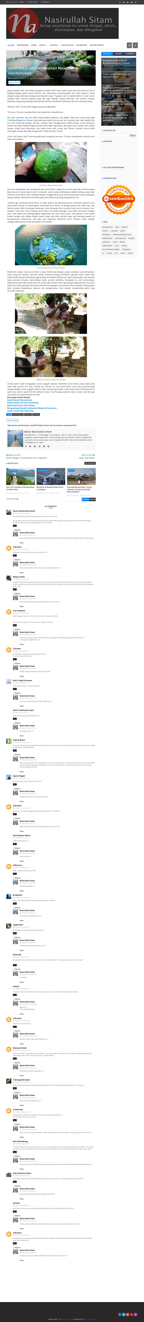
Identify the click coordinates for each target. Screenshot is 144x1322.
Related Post (13, 463)
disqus (92, 499)
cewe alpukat (19, 610)
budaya (71, 470)
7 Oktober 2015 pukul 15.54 (28, 760)
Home (21, 2)
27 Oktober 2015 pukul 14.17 (29, 1191)
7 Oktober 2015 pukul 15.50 (28, 728)
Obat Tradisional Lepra (23, 710)
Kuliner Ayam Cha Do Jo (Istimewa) (23, 402)
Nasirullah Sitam (27, 532)
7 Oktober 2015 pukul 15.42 (28, 599)
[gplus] (127, 2)
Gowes (34, 45)
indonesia (106, 234)
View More (91, 463)
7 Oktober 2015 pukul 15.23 (21, 838)
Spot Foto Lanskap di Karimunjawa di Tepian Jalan (20, 488)
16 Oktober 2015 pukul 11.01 (22, 1082)
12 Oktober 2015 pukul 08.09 (29, 974)
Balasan (17, 530)
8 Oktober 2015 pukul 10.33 (28, 942)
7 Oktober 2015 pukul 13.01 (21, 742)
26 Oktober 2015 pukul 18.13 (22, 1175)
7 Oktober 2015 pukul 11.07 (21, 683)
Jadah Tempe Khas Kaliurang (20, 411)
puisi (117, 246)
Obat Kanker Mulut (21, 835)
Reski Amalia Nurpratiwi (24, 511)
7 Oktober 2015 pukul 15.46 (28, 668)
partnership (107, 246)
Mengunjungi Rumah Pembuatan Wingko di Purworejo (32, 408)
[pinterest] (131, 2)
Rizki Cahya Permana (22, 680)
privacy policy (32, 2)
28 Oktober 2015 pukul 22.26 (22, 1235)
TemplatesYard (67, 1319)
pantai (122, 242)
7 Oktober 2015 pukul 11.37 (21, 712)
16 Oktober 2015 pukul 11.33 (29, 1097)
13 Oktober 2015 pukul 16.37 (22, 1050)
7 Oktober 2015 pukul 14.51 (21, 778)
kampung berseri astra (122, 234)
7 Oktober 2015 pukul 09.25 (21, 651)
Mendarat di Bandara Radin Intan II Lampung (50, 488)
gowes (122, 231)
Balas (15, 526)
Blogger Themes (90, 1319)
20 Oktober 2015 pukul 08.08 (29, 1161)
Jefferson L (17, 865)
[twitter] (123, 2)
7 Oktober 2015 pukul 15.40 (28, 565)
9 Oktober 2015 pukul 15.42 (21, 957)
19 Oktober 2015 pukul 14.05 (29, 1129)
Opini (115, 242)
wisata (42, 45)
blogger (85, 499)
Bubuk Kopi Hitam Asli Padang (21, 405)
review (124, 246)
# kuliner (28, 415)
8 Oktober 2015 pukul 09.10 (21, 927)
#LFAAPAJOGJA (107, 227)
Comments (130, 54)
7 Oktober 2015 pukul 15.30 (21, 897)
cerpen (105, 231)
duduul (16, 986)
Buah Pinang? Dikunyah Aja (19, 400)
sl (103, 253)
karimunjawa (22, 45)
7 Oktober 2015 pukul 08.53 (21, 579)
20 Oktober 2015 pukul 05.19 (22, 1144)
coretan (53, 45)
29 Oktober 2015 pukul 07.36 (29, 1252)
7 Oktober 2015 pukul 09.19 (21, 613)
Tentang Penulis (97, 45)
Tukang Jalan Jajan (21, 1080)
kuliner (131, 238)
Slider (109, 253)
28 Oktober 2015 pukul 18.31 (22, 1205)
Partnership (81, 45)
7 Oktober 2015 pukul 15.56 (28, 823)
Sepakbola (126, 249)
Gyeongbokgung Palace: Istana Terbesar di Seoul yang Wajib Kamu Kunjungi (79, 489)
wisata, (51, 78)
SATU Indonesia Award (110, 249)
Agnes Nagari (19, 776)
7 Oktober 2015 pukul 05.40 (21, 513)
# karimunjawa (18, 415)
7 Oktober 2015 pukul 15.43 (28, 634)
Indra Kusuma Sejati (22, 1173)
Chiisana (17, 648)
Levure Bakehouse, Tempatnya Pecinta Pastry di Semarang (118, 104)
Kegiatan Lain (67, 45)
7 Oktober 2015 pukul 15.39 (28, 535)
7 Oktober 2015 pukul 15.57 (28, 913)
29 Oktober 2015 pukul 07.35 (29, 1221)
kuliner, (46, 78)
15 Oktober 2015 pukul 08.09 (29, 1068)
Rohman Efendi (20, 1048)
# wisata (36, 415)
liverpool (106, 242)
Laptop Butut (19, 740)
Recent (118, 54)
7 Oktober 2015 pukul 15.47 (28, 698)
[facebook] (120, 2)
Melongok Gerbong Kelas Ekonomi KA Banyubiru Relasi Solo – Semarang (118, 90)
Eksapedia (17, 895)
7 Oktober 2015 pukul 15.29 (21, 867)
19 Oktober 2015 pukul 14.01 (22, 1112)
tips (116, 253)
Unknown (17, 547)
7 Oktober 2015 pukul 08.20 (21, 549)
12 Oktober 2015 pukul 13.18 (29, 1036)
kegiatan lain (42, 470)
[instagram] (135, 2)
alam (117, 227)
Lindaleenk (18, 1109)
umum (123, 253)
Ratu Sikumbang (20, 1141)
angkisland (18, 924)
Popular (107, 54)
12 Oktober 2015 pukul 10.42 (22, 1020)
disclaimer (45, 2)
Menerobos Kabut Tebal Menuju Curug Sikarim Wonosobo (115, 118)
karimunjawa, (38, 78)
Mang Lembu (19, 577)
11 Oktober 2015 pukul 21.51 (22, 989)
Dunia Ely (17, 954)
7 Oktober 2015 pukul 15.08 (21, 808)
